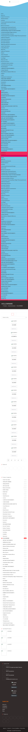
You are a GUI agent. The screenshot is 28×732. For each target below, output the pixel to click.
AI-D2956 (14, 417)
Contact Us (3, 154)
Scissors (3, 20)
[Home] (1, 305)
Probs (2, 75)
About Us (3, 15)
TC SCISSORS (4, 150)
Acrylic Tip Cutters (5, 46)
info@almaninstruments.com (12, 679)
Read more (14, 328)
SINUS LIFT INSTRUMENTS (7, 135)
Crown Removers (5, 94)
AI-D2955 (14, 405)
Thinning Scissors (5, 56)
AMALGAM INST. (5, 102)
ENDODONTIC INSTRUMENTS (8, 114)
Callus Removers (5, 47)
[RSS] (7, 472)
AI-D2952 (14, 371)
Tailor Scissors (4, 54)
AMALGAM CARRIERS (6, 78)
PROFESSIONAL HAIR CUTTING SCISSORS (11, 30)
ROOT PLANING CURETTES (7, 133)
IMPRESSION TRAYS (5, 142)
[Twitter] (3, 468)
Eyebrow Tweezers (5, 37)
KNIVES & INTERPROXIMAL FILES (9, 116)
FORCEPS (3, 113)
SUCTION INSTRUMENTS (7, 149)
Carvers (3, 90)
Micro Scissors (4, 145)
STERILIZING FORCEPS (6, 137)
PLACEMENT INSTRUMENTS (8, 123)
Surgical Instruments (5, 16)
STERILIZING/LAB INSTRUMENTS (9, 140)
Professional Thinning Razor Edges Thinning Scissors (13, 35)
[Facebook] (7, 468)
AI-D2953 (14, 382)
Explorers (3, 83)
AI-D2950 (14, 348)
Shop (3, 711)
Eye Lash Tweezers (5, 41)
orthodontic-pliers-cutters (7, 63)
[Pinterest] (15, 468)
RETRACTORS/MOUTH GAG (7, 130)
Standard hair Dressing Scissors (8, 27)
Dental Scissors (4, 109)
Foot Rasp (3, 58)
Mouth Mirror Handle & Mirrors (8, 71)
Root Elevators (4, 66)
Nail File (3, 49)
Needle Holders (4, 18)
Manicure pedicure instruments (8, 44)
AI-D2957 (14, 428)
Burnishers (3, 87)
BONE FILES (4, 101)
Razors (2, 53)
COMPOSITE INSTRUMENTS (7, 68)
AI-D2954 (14, 394)
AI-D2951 (14, 359)
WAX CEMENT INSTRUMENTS (8, 89)
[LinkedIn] (14, 717)
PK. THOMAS (4, 121)
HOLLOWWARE (4, 143)
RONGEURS (3, 131)
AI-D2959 (14, 451)
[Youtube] (3, 472)
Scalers (2, 73)
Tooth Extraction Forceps (7, 65)
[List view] (15, 314)
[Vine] (23, 468)
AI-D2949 (14, 324)
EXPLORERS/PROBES (6, 85)
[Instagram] (11, 468)
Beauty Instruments (5, 25)
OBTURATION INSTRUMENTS (8, 80)
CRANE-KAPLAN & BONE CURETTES (9, 106)
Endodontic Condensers (6, 77)
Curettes (3, 107)
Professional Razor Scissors (7, 34)
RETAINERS (3, 128)
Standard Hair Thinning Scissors (8, 29)
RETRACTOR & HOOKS (6, 99)
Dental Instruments (5, 61)
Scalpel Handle (4, 70)
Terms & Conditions (15, 728)
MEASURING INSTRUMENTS (8, 120)
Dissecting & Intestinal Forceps (8, 22)
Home (2, 13)
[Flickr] (19, 468)
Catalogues (3, 152)
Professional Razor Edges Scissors (9, 32)
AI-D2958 (14, 440)
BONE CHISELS (4, 92)
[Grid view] (12, 314)
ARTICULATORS (4, 138)
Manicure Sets (4, 59)
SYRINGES (3, 97)
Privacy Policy (22, 728)
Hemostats (3, 23)
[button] (14, 156)
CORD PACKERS (4, 104)
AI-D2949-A (14, 336)
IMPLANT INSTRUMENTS (7, 118)
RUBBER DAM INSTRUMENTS (8, 95)
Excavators (3, 82)
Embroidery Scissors (6, 39)
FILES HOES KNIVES (5, 111)
